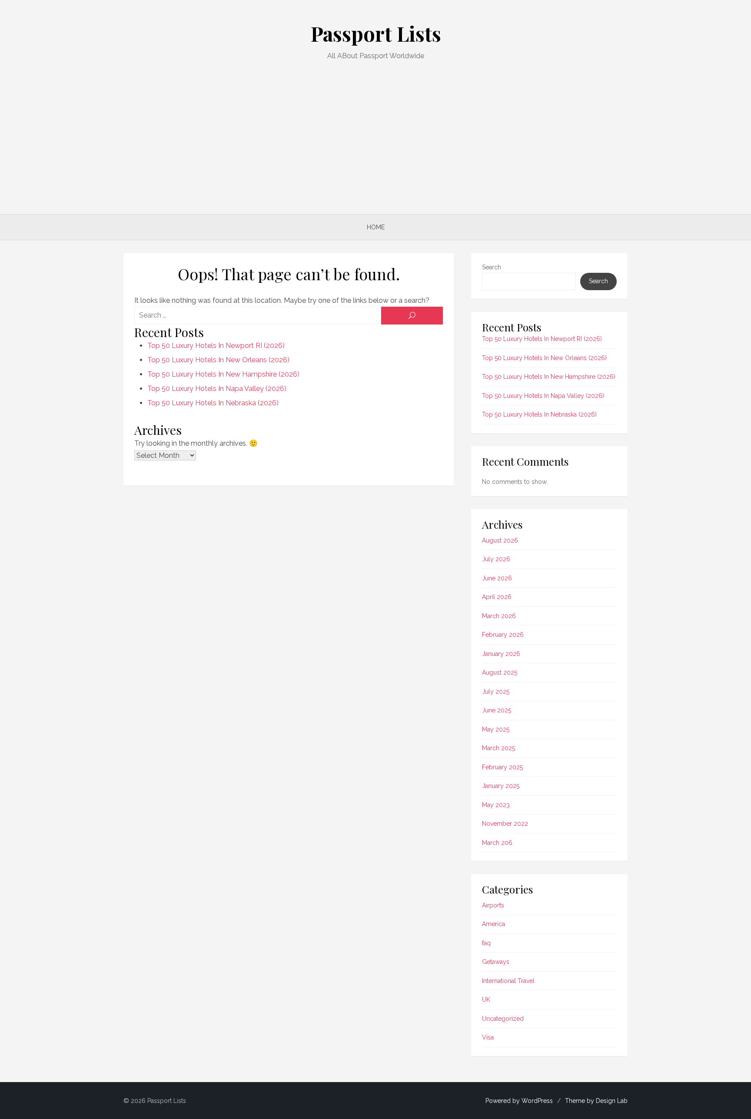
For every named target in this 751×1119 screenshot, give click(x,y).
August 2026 (500, 540)
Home (376, 227)
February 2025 (502, 767)
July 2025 (495, 691)
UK (486, 999)
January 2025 (500, 785)
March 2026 (499, 615)
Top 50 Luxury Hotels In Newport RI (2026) (216, 345)
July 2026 (496, 559)
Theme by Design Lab (596, 1100)
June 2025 (496, 710)
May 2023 (496, 804)
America (493, 923)
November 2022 (505, 823)
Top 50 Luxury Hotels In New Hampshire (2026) (223, 374)
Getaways (495, 961)
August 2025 (499, 672)
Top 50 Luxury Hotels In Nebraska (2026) (213, 403)
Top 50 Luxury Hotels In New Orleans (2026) (218, 360)
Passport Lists (375, 33)
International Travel (508, 980)
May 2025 (495, 729)
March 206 (497, 842)
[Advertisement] (375, 136)
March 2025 (498, 748)
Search (491, 267)
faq (486, 943)
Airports (493, 905)
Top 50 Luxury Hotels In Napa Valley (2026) (216, 388)
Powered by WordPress (519, 1100)
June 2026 (497, 578)
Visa (488, 1037)
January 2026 (501, 653)
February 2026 (503, 634)
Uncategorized (503, 1018)
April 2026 (497, 596)
